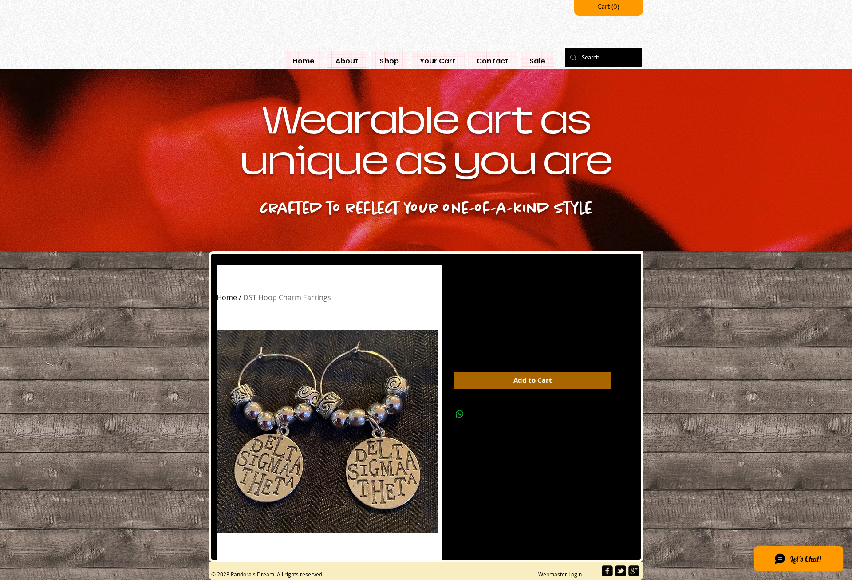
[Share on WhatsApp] (459, 414)
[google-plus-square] (633, 570)
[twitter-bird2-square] (620, 570)
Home (227, 297)
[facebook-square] (607, 570)
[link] (608, 7)
